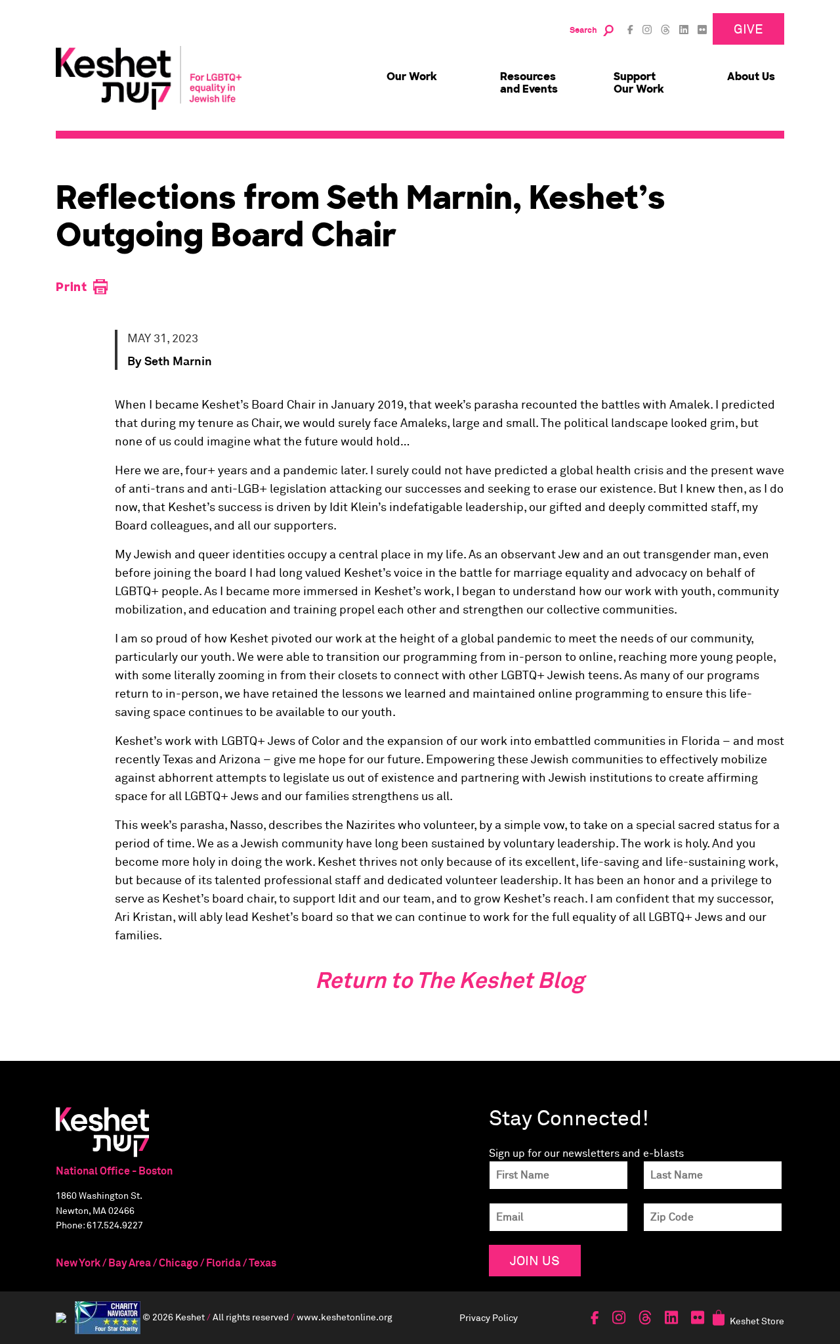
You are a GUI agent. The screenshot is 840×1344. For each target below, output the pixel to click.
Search (583, 30)
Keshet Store (757, 1320)
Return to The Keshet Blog (449, 981)
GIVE (748, 28)
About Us (751, 76)
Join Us (535, 1260)
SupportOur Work (639, 82)
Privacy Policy (488, 1317)
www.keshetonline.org (344, 1316)
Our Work (412, 76)
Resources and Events (529, 82)
